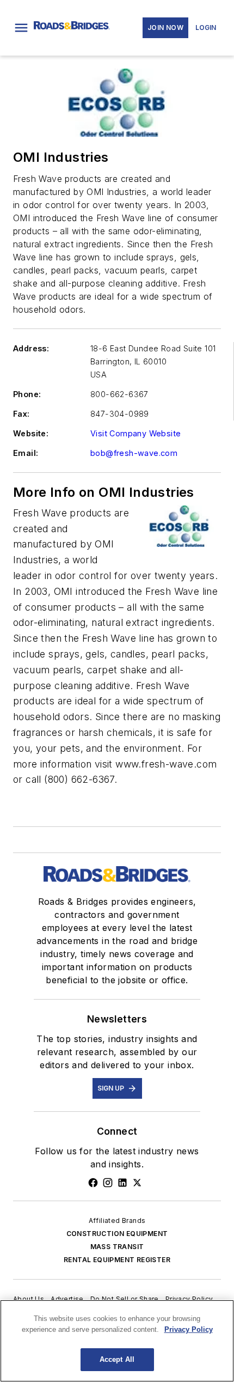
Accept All (117, 1359)
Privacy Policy (189, 1299)
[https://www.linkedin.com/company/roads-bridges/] (122, 1182)
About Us (28, 1299)
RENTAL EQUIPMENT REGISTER (117, 1260)
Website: (30, 433)
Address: (31, 348)
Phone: (27, 394)
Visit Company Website (135, 433)
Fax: (21, 413)
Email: (25, 453)
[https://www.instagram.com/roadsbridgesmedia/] (107, 1182)
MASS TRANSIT (117, 1247)
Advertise (67, 1299)
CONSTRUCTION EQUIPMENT (117, 1233)
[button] (21, 28)
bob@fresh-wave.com (133, 453)
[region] (117, 1341)
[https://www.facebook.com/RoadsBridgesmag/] (93, 1182)
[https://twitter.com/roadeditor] (137, 1182)
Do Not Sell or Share (124, 1299)
